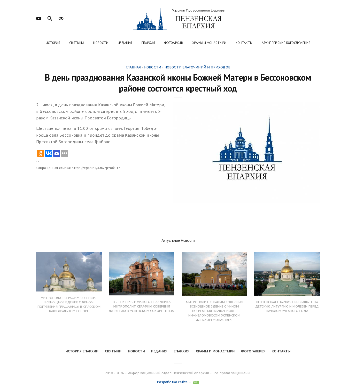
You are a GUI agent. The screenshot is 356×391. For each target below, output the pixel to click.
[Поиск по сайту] (49, 18)
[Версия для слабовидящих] (61, 18)
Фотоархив (173, 43)
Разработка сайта (172, 382)
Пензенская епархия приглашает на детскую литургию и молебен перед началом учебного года (287, 306)
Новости (100, 43)
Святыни (76, 43)
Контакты (244, 43)
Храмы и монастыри (209, 43)
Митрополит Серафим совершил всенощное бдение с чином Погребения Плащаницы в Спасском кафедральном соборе (69, 304)
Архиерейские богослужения (286, 43)
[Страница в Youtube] (38, 18)
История (53, 43)
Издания (125, 43)
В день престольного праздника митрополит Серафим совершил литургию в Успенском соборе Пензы (141, 306)
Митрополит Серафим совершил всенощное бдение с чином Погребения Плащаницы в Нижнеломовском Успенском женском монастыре (214, 311)
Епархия (148, 43)
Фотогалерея (253, 351)
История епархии (82, 351)
